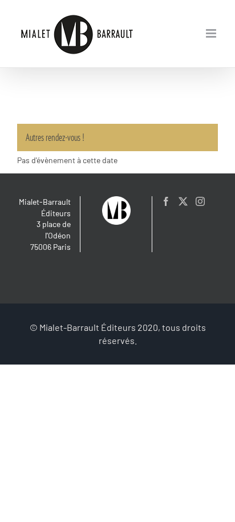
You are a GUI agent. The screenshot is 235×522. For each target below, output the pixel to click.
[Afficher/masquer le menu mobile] (212, 33)
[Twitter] (183, 201)
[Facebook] (166, 201)
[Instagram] (200, 201)
